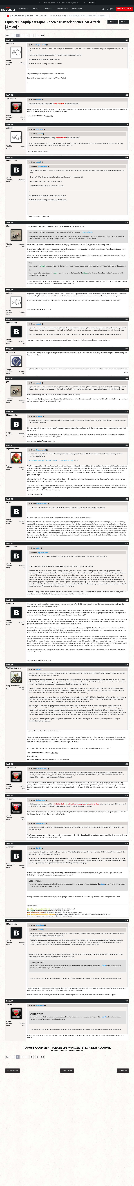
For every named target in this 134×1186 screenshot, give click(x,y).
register (81, 1047)
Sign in (111, 9)
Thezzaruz (39, 129)
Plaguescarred (41, 45)
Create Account (124, 9)
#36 (126, 764)
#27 (126, 319)
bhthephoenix (40, 800)
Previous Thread (12, 1070)
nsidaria (38, 100)
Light (55, 273)
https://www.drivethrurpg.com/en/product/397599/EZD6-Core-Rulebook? (48, 759)
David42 (38, 669)
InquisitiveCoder (41, 504)
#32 (126, 499)
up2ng (38, 548)
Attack (43, 266)
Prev (7, 35)
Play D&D (22, 9)
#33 (126, 543)
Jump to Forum (67, 1070)
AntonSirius (40, 925)
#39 (126, 920)
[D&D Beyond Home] (8, 9)
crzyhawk (39, 416)
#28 (126, 349)
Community (61, 9)
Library (47, 9)
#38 (126, 843)
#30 (126, 411)
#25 (126, 222)
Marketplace (77, 9)
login (66, 1047)
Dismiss (91, 3)
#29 (126, 378)
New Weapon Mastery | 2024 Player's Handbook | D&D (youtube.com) (51, 460)
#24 (126, 157)
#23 (126, 124)
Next (42, 35)
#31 (126, 445)
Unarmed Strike (88, 232)
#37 (126, 795)
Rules (35, 9)
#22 (126, 95)
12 (37, 35)
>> (47, 44)
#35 (126, 664)
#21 (126, 40)
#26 (126, 290)
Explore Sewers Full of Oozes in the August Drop (62, 3)
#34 (126, 600)
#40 (126, 1001)
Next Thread (123, 1070)
